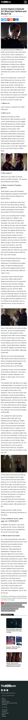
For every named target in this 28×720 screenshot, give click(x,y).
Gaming (4, 716)
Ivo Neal (3, 604)
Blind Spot (7, 603)
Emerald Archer (22, 603)
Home (3, 698)
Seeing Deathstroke (6, 608)
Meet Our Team (5, 701)
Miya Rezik (19, 604)
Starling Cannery (5, 610)
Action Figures (5, 713)
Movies (3, 714)
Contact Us (4, 704)
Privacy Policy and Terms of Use (9, 703)
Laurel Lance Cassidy (11, 604)
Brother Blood (14, 603)
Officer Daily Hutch (6, 606)
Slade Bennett (14, 608)
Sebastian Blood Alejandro (18, 606)
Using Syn (13, 610)
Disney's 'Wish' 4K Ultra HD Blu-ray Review (13, 647)
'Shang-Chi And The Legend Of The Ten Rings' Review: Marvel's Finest (13, 665)
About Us (4, 699)
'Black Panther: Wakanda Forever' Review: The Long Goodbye (14, 631)
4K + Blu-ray (5, 710)
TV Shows (4, 711)
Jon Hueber (5, 16)
